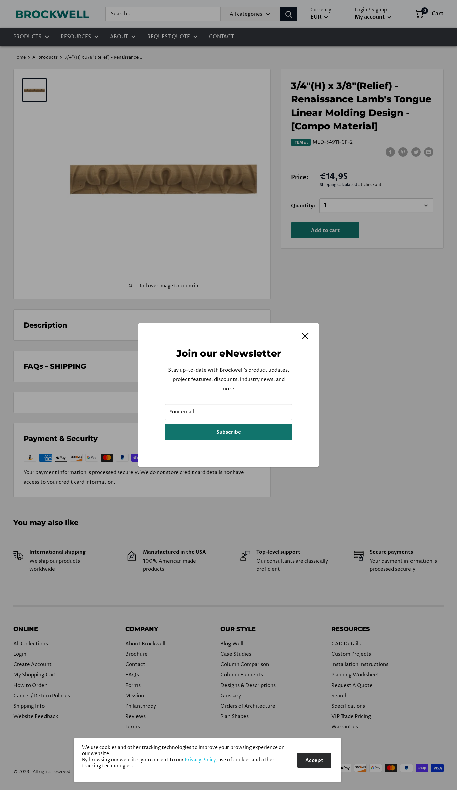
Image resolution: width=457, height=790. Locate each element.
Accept (314, 760)
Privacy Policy (200, 760)
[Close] (305, 336)
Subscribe (228, 432)
